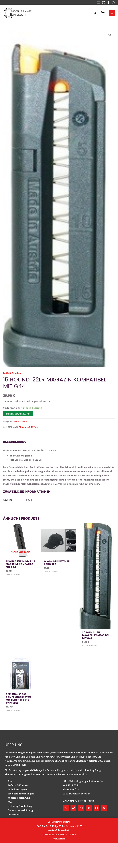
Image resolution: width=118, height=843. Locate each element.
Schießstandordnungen (21, 793)
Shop (10, 781)
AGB (10, 801)
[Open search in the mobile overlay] (94, 13)
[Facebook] (108, 2)
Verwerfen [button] (59, 838)
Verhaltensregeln (17, 789)
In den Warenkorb (18, 413)
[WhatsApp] (113, 2)
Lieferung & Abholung (20, 805)
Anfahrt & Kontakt (18, 785)
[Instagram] (103, 2)
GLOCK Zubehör (12, 372)
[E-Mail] (98, 2)
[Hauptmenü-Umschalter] (112, 13)
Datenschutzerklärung (20, 810)
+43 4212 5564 (71, 785)
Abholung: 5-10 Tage (28, 427)
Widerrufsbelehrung (19, 797)
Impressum (14, 814)
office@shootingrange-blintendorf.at (83, 781)
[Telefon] (73, 808)
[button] (110, 35)
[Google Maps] (104, 808)
